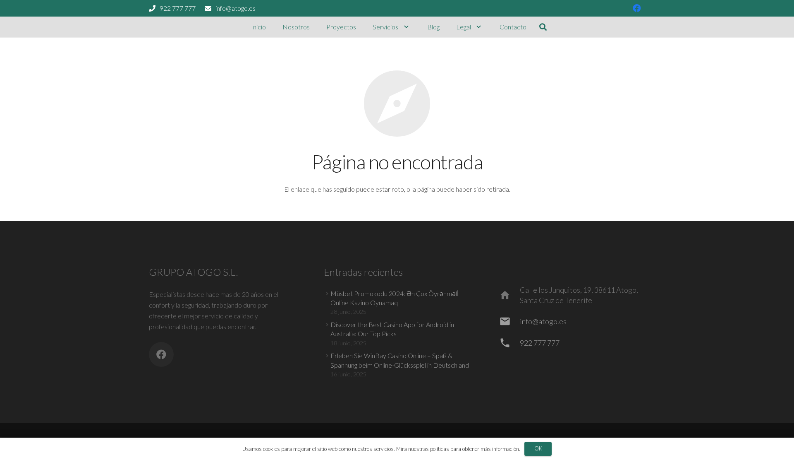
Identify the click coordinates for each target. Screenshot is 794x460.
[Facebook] (637, 8)
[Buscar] (543, 27)
